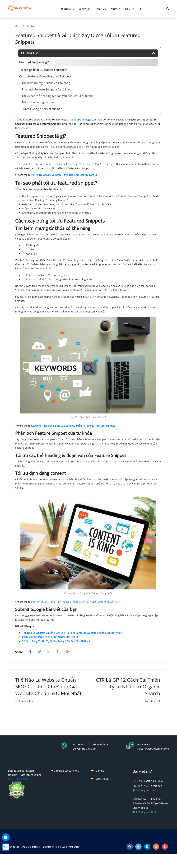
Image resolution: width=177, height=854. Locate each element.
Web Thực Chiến (18, 779)
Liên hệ (129, 9)
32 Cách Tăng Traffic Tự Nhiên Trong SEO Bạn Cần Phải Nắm (57, 641)
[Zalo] (5, 847)
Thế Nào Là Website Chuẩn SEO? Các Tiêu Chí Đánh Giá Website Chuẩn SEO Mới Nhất (72, 632)
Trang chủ (67, 9)
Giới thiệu (85, 9)
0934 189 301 (145, 744)
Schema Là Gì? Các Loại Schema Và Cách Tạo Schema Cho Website (150, 803)
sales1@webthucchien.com (153, 748)
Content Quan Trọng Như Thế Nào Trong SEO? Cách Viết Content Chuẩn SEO (75, 601)
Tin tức (115, 9)
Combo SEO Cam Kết (66, 770)
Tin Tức (31, 26)
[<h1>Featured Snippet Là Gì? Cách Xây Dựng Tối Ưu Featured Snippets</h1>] (31, 652)
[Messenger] (6, 837)
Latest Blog (102, 778)
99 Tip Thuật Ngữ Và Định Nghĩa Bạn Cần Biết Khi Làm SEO (65, 174)
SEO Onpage (84, 119)
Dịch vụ (101, 9)
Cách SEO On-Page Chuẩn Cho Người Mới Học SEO (51, 637)
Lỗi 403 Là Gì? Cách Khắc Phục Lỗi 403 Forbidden (148, 783)
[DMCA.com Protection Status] (16, 789)
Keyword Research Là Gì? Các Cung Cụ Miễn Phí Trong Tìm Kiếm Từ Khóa (73, 425)
